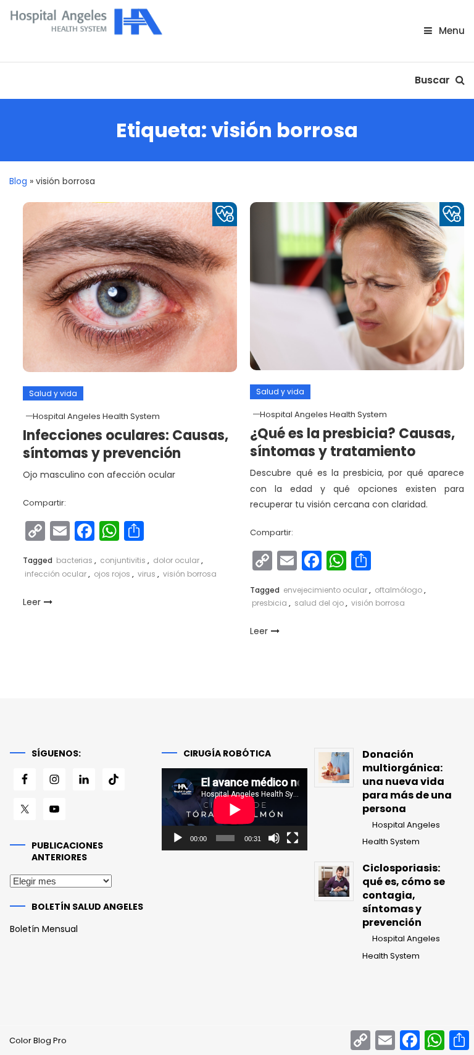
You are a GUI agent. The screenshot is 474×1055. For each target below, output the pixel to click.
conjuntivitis (123, 560)
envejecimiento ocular (325, 590)
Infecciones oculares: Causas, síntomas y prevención (125, 444)
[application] (234, 809)
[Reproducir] (178, 838)
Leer (32, 602)
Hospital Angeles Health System (96, 416)
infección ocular (55, 574)
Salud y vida (53, 393)
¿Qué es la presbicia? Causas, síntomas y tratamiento (352, 442)
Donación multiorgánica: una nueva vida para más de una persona (407, 782)
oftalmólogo (398, 590)
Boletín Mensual (44, 929)
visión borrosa (190, 574)
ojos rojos (112, 574)
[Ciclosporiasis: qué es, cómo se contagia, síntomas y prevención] (334, 881)
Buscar (433, 80)
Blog (18, 181)
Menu (450, 30)
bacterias (74, 560)
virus (147, 574)
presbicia (269, 603)
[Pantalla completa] (292, 838)
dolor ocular (176, 560)
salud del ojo (319, 603)
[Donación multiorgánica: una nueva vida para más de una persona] (334, 767)
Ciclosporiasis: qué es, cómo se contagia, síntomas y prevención (403, 896)
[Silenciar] (274, 838)
